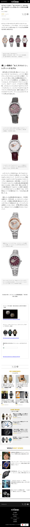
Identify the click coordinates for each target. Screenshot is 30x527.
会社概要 (15, 512)
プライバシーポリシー (15, 518)
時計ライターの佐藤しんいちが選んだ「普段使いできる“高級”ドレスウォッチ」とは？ (20, 415)
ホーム (2, 11)
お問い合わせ (15, 514)
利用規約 (15, 516)
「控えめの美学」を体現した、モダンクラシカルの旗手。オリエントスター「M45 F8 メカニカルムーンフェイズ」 (20, 430)
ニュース (7, 14)
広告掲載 (15, 519)
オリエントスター (5, 19)
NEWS (6, 11)
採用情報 (15, 521)
